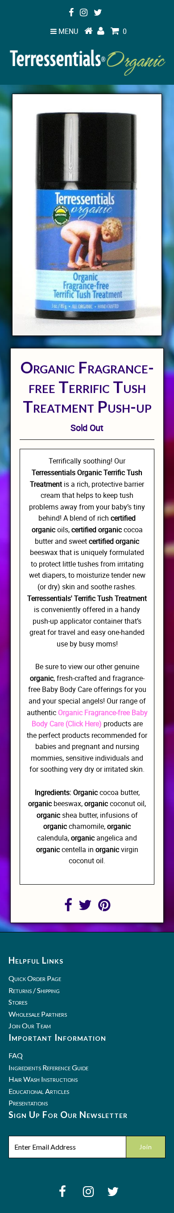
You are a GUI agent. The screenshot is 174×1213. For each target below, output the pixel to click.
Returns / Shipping (34, 990)
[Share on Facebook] (68, 907)
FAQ (15, 1055)
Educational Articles (38, 1091)
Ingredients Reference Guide (48, 1067)
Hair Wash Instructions (43, 1079)
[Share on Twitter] (85, 907)
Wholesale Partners (37, 1014)
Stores (17, 1002)
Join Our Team (29, 1025)
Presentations (28, 1102)
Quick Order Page (34, 978)
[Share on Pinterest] (104, 907)
